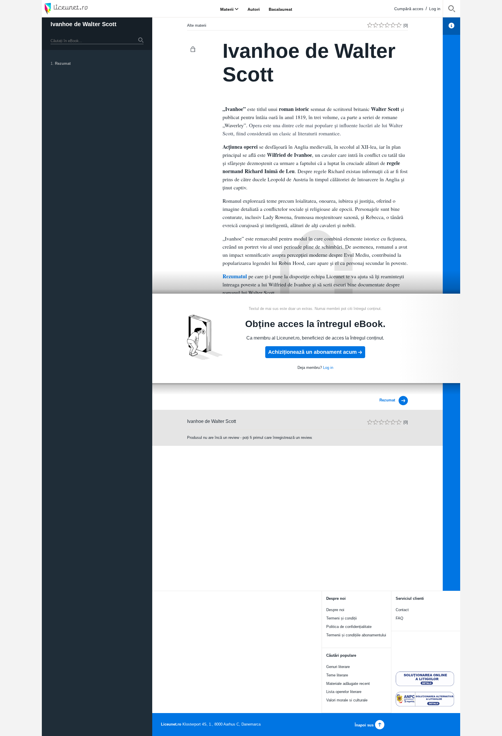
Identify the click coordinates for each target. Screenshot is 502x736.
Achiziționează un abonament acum (312, 352)
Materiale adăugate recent (348, 683)
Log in (434, 8)
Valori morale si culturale (346, 700)
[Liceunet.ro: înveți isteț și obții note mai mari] (82, 8)
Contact (402, 610)
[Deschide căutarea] (451, 9)
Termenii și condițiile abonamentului (356, 635)
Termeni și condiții (341, 618)
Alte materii (196, 25)
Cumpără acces (408, 8)
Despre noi (335, 610)
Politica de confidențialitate (349, 626)
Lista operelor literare (343, 692)
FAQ (399, 618)
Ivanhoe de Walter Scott (83, 24)
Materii (227, 9)
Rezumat (63, 63)
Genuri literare (338, 667)
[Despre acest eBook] (451, 26)
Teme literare (337, 675)
